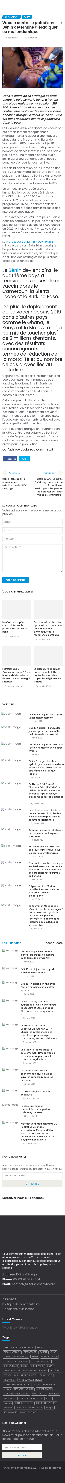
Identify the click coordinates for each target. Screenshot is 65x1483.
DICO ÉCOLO (55, 1370)
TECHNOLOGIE (10, 1412)
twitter (25, 459)
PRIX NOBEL (54, 1393)
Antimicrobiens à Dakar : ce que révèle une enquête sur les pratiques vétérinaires (44, 850)
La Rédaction (11, 37)
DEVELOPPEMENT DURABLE (34, 1370)
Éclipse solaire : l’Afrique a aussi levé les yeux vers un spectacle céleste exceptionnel (44, 891)
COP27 (24, 1366)
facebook (11, 459)
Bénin (15, 270)
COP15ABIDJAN (11, 1366)
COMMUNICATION (49, 1356)
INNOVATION (9, 1380)
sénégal (49, 1407)
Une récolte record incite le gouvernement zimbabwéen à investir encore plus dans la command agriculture (46, 815)
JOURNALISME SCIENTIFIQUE (16, 1384)
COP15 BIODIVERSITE (41, 1361)
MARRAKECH (49, 1384)
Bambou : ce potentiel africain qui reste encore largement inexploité (46, 833)
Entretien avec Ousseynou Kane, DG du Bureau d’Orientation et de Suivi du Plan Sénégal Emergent (16, 675)
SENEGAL (8, 1407)
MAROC (36, 1384)
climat (35, 1356)
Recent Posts (53, 943)
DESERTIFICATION (12, 1370)
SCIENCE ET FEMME (23, 1403)
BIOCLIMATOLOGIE (12, 1352)
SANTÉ (27, 17)
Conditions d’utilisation (18, 1309)
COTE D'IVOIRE (37, 1366)
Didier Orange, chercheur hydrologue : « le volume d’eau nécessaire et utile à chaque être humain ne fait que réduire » (46, 767)
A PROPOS (9, 1299)
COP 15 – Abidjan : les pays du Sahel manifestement (46, 716)
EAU (16, 1375)
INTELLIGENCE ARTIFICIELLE (30, 1380)
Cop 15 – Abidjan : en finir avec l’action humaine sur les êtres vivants (46, 748)
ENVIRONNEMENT (28, 1375)
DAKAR (50, 1366)
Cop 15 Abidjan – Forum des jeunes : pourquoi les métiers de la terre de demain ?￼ (45, 731)
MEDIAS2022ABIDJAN (23, 1389)
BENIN (39, 1347)
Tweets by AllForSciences (20, 1328)
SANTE (48, 1398)
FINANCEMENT (46, 1375)
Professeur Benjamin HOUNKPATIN (29, 242)
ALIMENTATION (26, 1347)
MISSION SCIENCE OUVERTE (16, 1393)
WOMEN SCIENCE (28, 1412)
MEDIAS (7, 1389)
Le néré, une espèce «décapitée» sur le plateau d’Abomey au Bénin (14, 627)
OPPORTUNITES (39, 1393)
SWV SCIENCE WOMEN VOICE (28, 1407)
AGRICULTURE (10, 1347)
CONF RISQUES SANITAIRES (16, 1361)
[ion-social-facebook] (26, 1474)
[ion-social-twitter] (32, 1474)
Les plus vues (11, 943)
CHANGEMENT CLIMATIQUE (16, 1356)
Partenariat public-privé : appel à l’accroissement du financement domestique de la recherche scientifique (48, 629)
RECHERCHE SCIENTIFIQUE (30, 1398)
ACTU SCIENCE (11, 17)
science (8, 1403)
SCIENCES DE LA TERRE (45, 1403)
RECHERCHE (9, 1398)
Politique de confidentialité (21, 1304)
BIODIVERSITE (30, 1352)
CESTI (53, 1352)
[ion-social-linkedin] (38, 1474)
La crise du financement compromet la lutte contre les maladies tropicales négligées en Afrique (47, 675)
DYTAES (7, 1375)
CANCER (43, 1352)
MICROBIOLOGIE (44, 1389)
